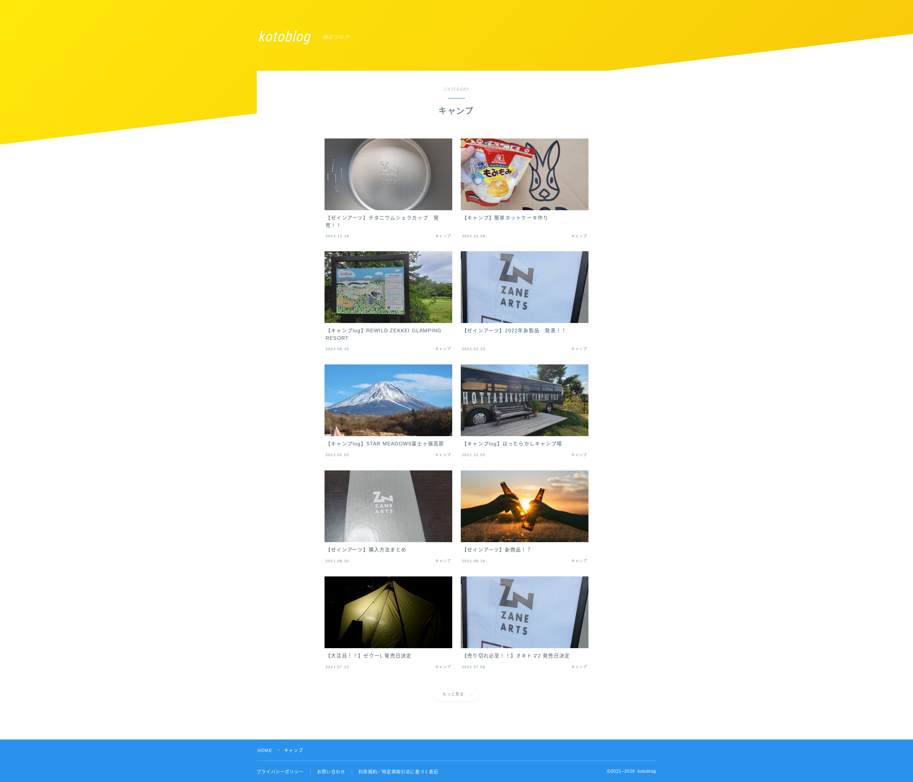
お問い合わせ (331, 772)
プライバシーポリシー (280, 772)
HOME (264, 750)
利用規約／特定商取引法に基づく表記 (398, 772)
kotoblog (284, 37)
